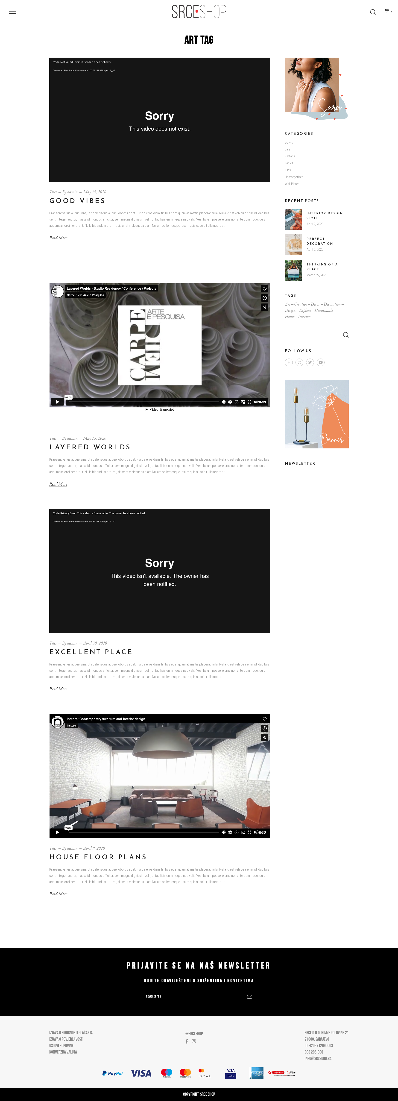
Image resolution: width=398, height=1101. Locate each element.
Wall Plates (292, 184)
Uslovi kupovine (61, 1046)
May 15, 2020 (94, 438)
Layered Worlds (90, 447)
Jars (287, 149)
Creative (300, 304)
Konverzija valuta (63, 1052)
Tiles (53, 191)
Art (287, 304)
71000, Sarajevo (317, 1039)
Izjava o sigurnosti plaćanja (71, 1033)
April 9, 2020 (94, 848)
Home (289, 316)
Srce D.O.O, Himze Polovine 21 (327, 1033)
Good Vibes (77, 201)
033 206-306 (314, 1052)
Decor (315, 304)
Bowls (289, 142)
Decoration (332, 304)
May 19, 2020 (94, 191)
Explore (305, 310)
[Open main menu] (12, 10)
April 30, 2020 (95, 643)
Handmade (324, 310)
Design (290, 310)
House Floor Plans (98, 857)
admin (72, 191)
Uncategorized (294, 177)
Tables (289, 163)
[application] (159, 120)
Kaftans (290, 156)
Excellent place (91, 652)
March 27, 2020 (317, 275)
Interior (304, 316)
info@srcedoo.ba (318, 1059)
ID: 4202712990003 (319, 1046)
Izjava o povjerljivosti (66, 1039)
